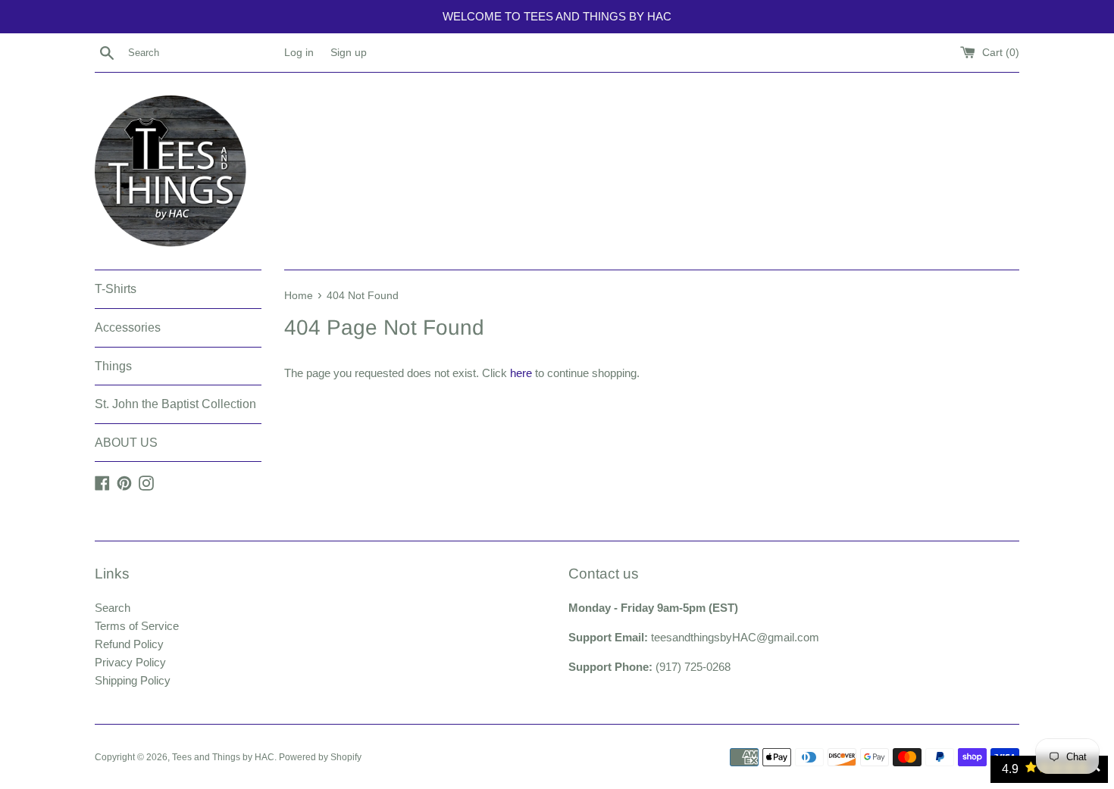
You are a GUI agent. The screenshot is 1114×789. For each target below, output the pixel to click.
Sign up (348, 52)
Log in (299, 52)
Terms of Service (137, 625)
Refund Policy (129, 644)
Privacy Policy (130, 662)
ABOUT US (126, 442)
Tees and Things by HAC (223, 757)
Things (113, 366)
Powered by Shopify (320, 757)
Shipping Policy (133, 680)
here (521, 372)
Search (112, 607)
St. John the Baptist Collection (175, 404)
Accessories (128, 327)
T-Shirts (115, 288)
